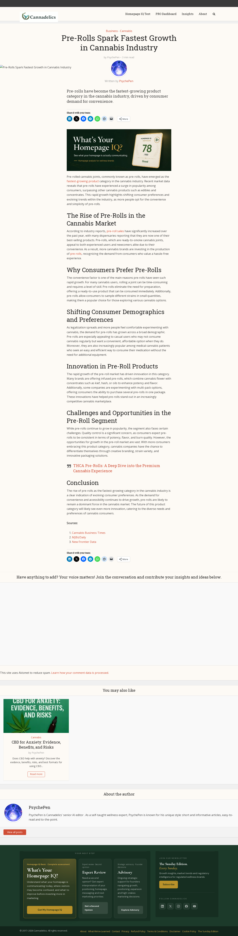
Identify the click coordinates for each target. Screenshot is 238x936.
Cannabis (126, 31)
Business (112, 31)
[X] (170, 906)
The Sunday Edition (208, 931)
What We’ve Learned (99, 931)
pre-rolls (76, 254)
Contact (116, 931)
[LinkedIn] (162, 906)
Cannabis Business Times (88, 533)
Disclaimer (175, 931)
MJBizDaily (79, 537)
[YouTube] (194, 906)
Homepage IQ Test (137, 14)
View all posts (14, 832)
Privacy (125, 931)
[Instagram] (178, 906)
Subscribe (168, 884)
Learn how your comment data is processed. (80, 673)
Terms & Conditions (157, 931)
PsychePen (113, 57)
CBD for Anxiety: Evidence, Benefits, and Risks (36, 745)
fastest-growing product (83, 181)
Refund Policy (138, 931)
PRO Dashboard (166, 14)
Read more (36, 774)
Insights (187, 14)
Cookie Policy (189, 931)
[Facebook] (186, 906)
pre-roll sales (115, 231)
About (203, 14)
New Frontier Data (84, 542)
